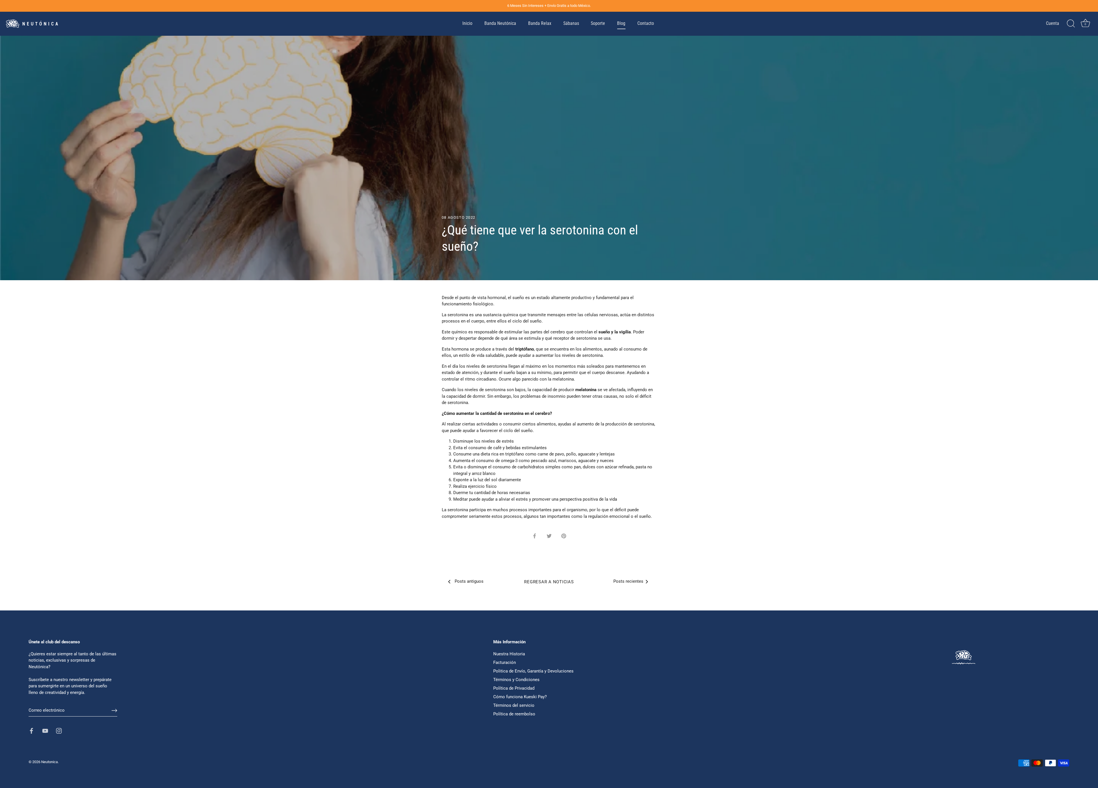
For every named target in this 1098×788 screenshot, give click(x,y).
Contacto (645, 23)
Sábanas (571, 23)
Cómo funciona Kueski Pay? (520, 696)
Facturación (504, 662)
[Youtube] (45, 730)
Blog (621, 23)
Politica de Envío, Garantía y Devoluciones (533, 671)
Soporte (598, 23)
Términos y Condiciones (516, 679)
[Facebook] (31, 730)
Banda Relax (539, 23)
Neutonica (49, 762)
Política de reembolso (514, 714)
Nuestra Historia (509, 653)
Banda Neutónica (500, 23)
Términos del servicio (513, 705)
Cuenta (1052, 23)
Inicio (467, 23)
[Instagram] (59, 730)
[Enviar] (114, 710)
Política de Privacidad (513, 688)
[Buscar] (1071, 23)
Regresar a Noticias (549, 581)
